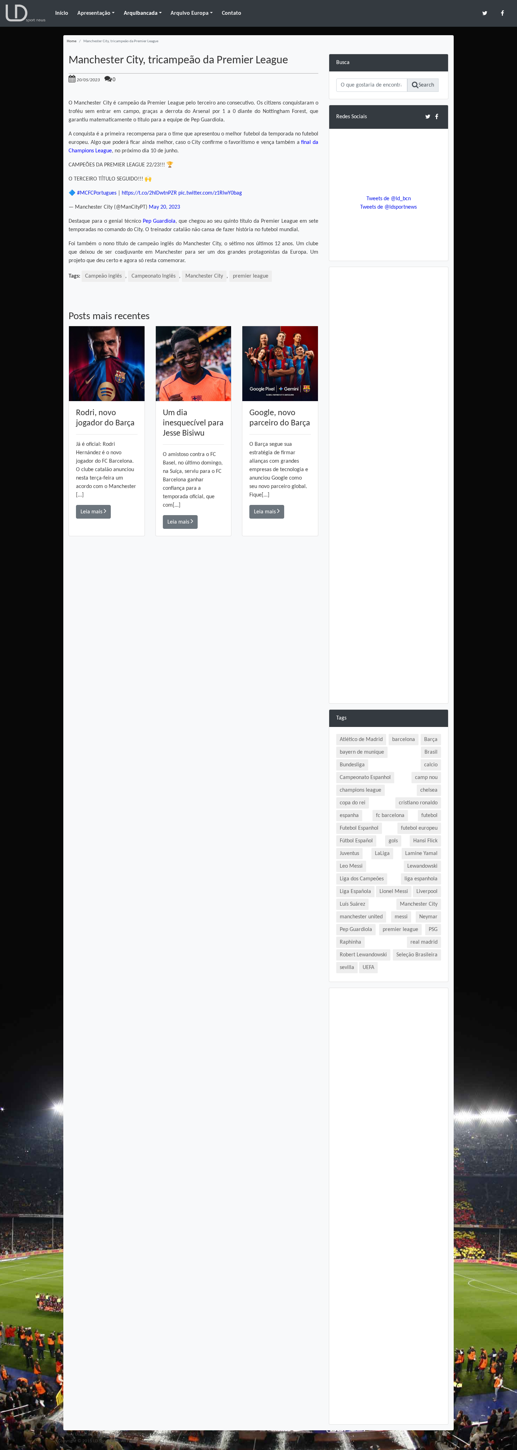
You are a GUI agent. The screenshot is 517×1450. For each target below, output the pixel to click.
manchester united (361, 917)
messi (401, 917)
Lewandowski (422, 866)
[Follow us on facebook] (502, 13)
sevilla (347, 967)
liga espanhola (421, 879)
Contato (231, 13)
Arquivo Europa (190, 13)
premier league (250, 276)
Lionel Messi (393, 891)
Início (61, 13)
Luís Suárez (352, 904)
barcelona (403, 739)
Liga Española (355, 891)
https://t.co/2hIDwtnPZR (149, 193)
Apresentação (93, 13)
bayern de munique (362, 752)
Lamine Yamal (421, 853)
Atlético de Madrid (361, 739)
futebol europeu (419, 828)
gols (393, 841)
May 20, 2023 (164, 207)
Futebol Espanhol (359, 828)
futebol (429, 815)
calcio (431, 765)
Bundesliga (352, 765)
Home (71, 41)
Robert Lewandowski (363, 955)
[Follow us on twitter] (484, 13)
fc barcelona (390, 815)
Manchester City (204, 276)
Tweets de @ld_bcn (388, 199)
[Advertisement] (193, 636)
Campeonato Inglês (153, 276)
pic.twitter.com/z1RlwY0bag (210, 193)
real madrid (424, 942)
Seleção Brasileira (417, 955)
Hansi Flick (425, 841)
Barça (431, 739)
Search (426, 85)
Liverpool (427, 891)
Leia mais (92, 512)
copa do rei (352, 803)
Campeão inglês (103, 276)
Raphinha (350, 942)
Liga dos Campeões (362, 879)
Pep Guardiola (159, 221)
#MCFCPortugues (96, 193)
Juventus (349, 853)
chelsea (429, 790)
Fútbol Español (356, 841)
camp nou (426, 777)
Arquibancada (141, 13)
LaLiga (382, 853)
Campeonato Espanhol (365, 777)
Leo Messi (351, 866)
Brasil (431, 752)
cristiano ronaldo (418, 803)
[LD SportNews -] (25, 13)
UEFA (368, 967)
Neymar (428, 917)
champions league (360, 790)
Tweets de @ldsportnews (388, 207)
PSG (433, 929)
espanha (349, 815)
